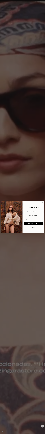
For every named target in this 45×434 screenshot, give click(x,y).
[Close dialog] (42, 202)
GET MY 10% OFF (33, 223)
